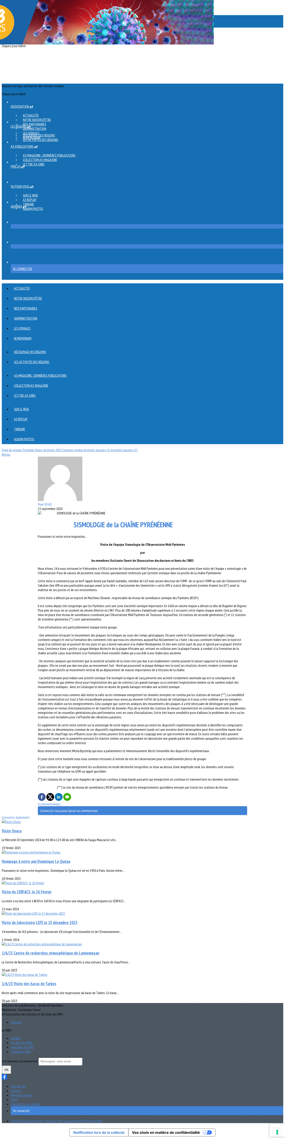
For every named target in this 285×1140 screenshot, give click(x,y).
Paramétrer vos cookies (26, 1104)
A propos (16, 1022)
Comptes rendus (73, 450)
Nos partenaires (34, 124)
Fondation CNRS (21, 1051)
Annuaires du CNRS (22, 1047)
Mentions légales (22, 1095)
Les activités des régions (40, 139)
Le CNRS (15, 1038)
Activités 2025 (52, 450)
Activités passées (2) (124, 450)
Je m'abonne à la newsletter (20, 1061)
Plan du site (18, 1086)
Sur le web (30, 195)
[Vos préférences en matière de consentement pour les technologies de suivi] (277, 1132)
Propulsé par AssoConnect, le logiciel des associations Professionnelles (56, 1121)
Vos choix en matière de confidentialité (166, 1132)
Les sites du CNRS (22, 1042)
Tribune (28, 204)
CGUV (14, 1099)
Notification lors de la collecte (99, 1132)
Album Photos (33, 208)
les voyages (22, 328)
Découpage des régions (39, 135)
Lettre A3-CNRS (34, 164)
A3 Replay (29, 199)
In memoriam (22, 338)
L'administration (34, 128)
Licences (16, 1090)
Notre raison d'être (37, 119)
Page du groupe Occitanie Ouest (22, 450)
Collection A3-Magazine (40, 159)
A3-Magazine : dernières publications (49, 155)
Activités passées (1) (97, 450)
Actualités (31, 115)
